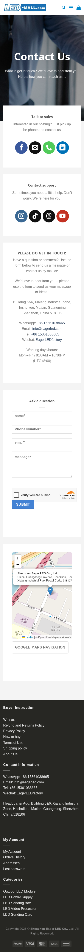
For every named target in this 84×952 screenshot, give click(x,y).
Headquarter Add (16, 803)
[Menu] (70, 7)
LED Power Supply (18, 897)
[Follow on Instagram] (21, 216)
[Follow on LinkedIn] (62, 147)
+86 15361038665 (51, 323)
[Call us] (49, 147)
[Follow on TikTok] (35, 216)
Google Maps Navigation (40, 647)
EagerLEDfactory (49, 340)
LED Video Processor (19, 908)
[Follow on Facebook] (21, 147)
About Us (10, 754)
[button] (50, 591)
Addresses (11, 863)
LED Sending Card (17, 914)
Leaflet (29, 637)
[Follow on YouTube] (62, 216)
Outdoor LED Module (19, 891)
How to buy (11, 737)
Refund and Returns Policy (23, 725)
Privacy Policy (14, 731)
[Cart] (78, 7)
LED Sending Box (17, 903)
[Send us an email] (35, 147)
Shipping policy (15, 748)
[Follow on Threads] (49, 216)
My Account (12, 851)
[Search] (63, 7)
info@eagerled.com (47, 329)
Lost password (14, 869)
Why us (9, 719)
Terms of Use (13, 742)
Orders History (14, 857)
